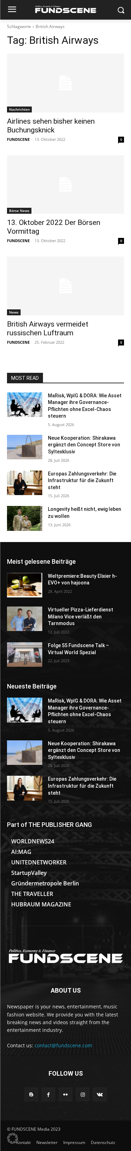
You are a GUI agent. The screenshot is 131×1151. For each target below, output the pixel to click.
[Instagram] (82, 1094)
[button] (12, 1138)
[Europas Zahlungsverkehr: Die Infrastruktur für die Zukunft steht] (24, 483)
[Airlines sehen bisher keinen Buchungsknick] (65, 83)
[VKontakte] (100, 1094)
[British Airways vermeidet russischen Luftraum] (65, 285)
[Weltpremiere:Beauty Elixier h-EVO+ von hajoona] (24, 585)
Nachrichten (19, 109)
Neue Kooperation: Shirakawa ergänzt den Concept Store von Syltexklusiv (84, 444)
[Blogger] (31, 1094)
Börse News (19, 210)
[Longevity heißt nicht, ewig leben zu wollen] (24, 518)
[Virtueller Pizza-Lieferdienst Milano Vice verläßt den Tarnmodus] (24, 619)
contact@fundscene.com (63, 1045)
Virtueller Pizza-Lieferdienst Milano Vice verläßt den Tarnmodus (80, 616)
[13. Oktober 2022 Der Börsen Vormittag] (65, 184)
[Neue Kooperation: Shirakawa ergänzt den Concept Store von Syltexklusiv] (24, 447)
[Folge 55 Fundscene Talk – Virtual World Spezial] (24, 654)
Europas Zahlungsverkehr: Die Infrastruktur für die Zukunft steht (82, 480)
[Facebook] (48, 1094)
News (14, 312)
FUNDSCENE (18, 139)
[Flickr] (65, 1094)
